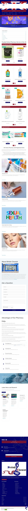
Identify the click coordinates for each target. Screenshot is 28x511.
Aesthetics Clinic (4, 248)
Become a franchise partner (14, 442)
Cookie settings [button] (2, 509)
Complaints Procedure (4, 491)
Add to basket (20, 81)
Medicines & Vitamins (11, 12)
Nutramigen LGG (22, 395)
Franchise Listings (14, 441)
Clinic (2, 33)
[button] (13, 62)
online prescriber (13, 150)
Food (22, 12)
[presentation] (24, 46)
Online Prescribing (5, 199)
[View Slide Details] (14, 20)
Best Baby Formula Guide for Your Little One (5, 410)
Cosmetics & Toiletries (4, 38)
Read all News (3, 392)
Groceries (19, 12)
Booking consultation (17, 493)
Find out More (3, 205)
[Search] (20, 2)
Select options (8, 81)
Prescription (3, 492)
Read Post (4, 405)
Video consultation (17, 492)
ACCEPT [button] (6, 509)
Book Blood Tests (5, 173)
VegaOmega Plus (13, 399)
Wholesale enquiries (4, 493)
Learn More (7, 143)
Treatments (5, 276)
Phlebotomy (4, 399)
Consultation (16, 491)
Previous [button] (2, 20)
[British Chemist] (3, 4)
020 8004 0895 (6, 448)
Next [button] (25, 20)
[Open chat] (26, 507)
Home (2, 12)
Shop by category (6, 12)
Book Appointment (4, 479)
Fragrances (3, 39)
